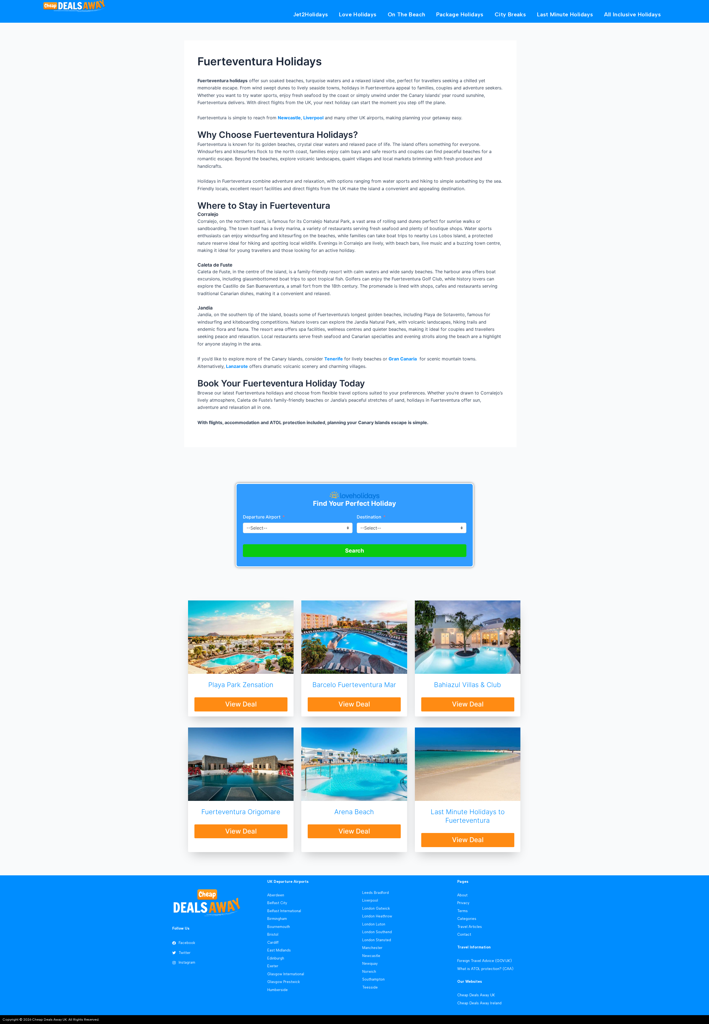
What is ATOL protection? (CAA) (485, 969)
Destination (369, 517)
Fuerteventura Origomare (240, 812)
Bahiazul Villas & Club (467, 685)
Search (354, 550)
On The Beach (406, 14)
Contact (464, 934)
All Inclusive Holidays (632, 14)
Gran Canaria (403, 359)
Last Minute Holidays (565, 14)
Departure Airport (262, 517)
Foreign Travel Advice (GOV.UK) (484, 961)
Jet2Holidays (310, 14)
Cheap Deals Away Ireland (479, 1003)
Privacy (463, 903)
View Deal (241, 704)
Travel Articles (469, 927)
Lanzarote (237, 366)
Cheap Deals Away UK (476, 995)
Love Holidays (357, 14)
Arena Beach (354, 812)
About (462, 895)
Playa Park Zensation (240, 685)
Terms (462, 911)
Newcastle (289, 117)
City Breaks (510, 14)
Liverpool (313, 117)
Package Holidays (459, 14)
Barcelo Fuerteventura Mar (354, 685)
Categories (466, 919)
